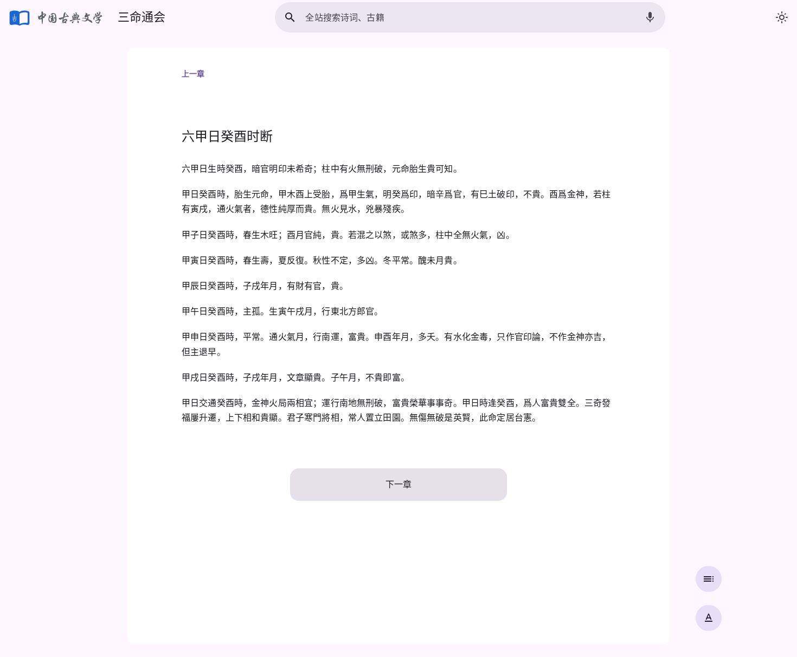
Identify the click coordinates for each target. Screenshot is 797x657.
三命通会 (141, 17)
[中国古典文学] (57, 17)
